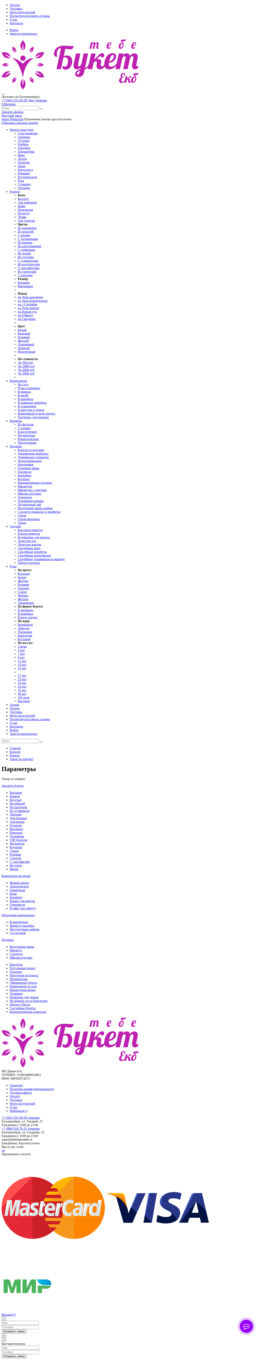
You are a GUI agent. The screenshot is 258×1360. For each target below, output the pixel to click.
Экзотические (19, 886)
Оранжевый (26, 344)
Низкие (15, 796)
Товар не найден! (21, 759)
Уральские (25, 632)
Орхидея (24, 162)
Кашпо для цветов (22, 901)
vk (3, 1150)
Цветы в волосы (29, 562)
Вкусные (16, 865)
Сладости (16, 954)
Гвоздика (24, 148)
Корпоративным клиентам (28, 1011)
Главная (15, 748)
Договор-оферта (21, 1092)
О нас (14, 19)
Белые (22, 577)
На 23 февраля (19, 811)
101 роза (23, 697)
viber (31, 100)
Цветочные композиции (18, 915)
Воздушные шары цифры (35, 508)
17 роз (22, 675)
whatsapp (41, 100)
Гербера (23, 144)
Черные (23, 595)
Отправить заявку (14, 1331)
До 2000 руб (26, 370)
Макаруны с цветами (32, 490)
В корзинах (25, 610)
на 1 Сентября (27, 304)
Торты (22, 522)
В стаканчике (27, 406)
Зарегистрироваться (23, 33)
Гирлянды (24, 471)
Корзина (9, 1314)
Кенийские (25, 624)
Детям (22, 217)
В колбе (23, 395)
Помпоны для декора (24, 997)
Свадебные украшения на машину (41, 559)
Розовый (24, 337)
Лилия (22, 159)
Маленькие (25, 286)
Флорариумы (19, 979)
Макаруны (25, 486)
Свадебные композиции (34, 555)
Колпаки (24, 479)
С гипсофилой (20, 861)
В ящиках (24, 391)
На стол (23, 384)
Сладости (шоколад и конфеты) (39, 512)
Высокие (24, 701)
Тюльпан (24, 188)
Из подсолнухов (29, 264)
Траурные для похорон (33, 417)
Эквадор (23, 628)
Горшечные (17, 890)
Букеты (15, 755)
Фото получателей (22, 12)
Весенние (16, 829)
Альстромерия (27, 133)
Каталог (15, 751)
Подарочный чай (29, 504)
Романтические (28, 439)
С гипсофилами (29, 268)
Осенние (16, 825)
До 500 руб (25, 362)
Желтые (23, 581)
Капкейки (24, 475)
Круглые (16, 800)
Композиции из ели (23, 986)
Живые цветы (19, 882)
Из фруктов (26, 424)
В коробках (25, 399)
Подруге (23, 213)
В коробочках (19, 922)
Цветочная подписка (24, 975)
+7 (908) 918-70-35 (14, 1128)
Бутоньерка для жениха (34, 537)
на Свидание (26, 319)
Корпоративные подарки (35, 482)
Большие (24, 282)
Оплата (15, 5)
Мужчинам (25, 209)
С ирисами (25, 275)
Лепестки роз (27, 541)
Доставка (16, 8)
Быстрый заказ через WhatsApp (12, 117)
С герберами (26, 249)
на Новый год (27, 311)
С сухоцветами (28, 260)
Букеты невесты (29, 533)
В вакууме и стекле (31, 410)
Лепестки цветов (29, 544)
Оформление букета (23, 982)
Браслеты (16, 964)
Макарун (16, 950)
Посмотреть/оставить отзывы (30, 16)
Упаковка (16, 993)
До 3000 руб (26, 373)
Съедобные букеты (23, 1008)
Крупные (16, 847)
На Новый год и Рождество (29, 1001)
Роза (21, 180)
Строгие (15, 858)
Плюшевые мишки (31, 501)
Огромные (17, 836)
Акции (14, 704)
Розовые (23, 584)
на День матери (28, 308)
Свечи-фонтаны (29, 519)
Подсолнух (25, 169)
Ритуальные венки (22, 968)
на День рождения (30, 297)
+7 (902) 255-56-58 (14, 100)
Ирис (21, 155)
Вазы (13, 893)
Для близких (18, 818)
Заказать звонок (12, 112)
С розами (24, 235)
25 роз (22, 679)
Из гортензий (27, 271)
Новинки (16, 832)
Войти (14, 30)
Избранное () (18, 1111)
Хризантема (26, 151)
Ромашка (24, 173)
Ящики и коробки (22, 925)
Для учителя (26, 220)
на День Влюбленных (33, 300)
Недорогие (17, 843)
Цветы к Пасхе (20, 1004)
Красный (24, 333)
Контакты (16, 23)
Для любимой (27, 202)
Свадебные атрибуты (32, 552)
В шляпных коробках (32, 402)
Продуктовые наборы (25, 929)
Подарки (8, 940)
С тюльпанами (28, 239)
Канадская (25, 635)
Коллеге (23, 199)
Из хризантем (27, 228)
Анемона (24, 137)
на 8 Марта (25, 315)
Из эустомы (26, 257)
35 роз (22, 683)
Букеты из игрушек (31, 450)
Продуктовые (27, 442)
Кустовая (24, 639)
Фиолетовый (26, 351)
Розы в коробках (29, 388)
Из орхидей (26, 231)
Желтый (23, 340)
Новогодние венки (23, 990)
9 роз (21, 657)
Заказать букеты (13, 785)
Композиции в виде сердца (36, 413)
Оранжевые (26, 602)
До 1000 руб (26, 366)
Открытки (25, 497)
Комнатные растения (16, 876)
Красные (24, 573)
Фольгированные (30, 461)
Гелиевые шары (28, 468)
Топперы (16, 971)
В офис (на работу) (23, 908)
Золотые (23, 588)
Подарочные (26, 435)
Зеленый (24, 348)
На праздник (18, 807)
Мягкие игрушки (29, 493)
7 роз (21, 653)
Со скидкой (18, 933)
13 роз (22, 664)
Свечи (22, 515)
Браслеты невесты (30, 530)
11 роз (22, 661)
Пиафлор (16, 897)
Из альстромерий (29, 246)
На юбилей (17, 803)
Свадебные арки (29, 548)
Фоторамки (25, 464)
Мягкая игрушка (21, 957)
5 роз (21, 650)
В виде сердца (27, 617)
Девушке (16, 814)
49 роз (22, 693)
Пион (21, 166)
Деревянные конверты (33, 453)
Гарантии (16, 1085)
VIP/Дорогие (18, 840)
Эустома (23, 140)
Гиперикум (17, 904)
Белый (22, 330)
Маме (21, 206)
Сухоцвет (24, 184)
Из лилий (24, 253)
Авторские (17, 821)
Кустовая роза (27, 177)
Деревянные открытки (33, 457)
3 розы (22, 646)
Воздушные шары (22, 946)
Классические (27, 431)
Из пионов (25, 242)
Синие (22, 592)
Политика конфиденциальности (32, 1089)
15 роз (22, 668)
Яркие (14, 869)
